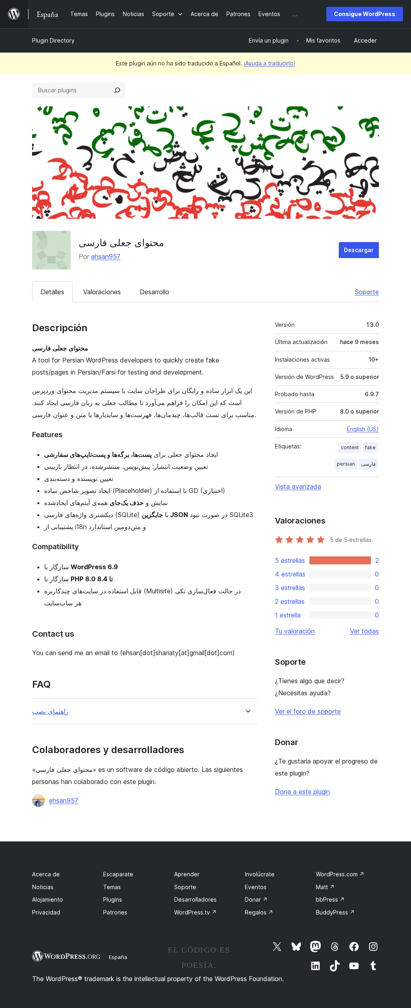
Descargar (359, 249)
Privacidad (46, 912)
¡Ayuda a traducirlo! (269, 63)
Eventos (256, 887)
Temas (112, 887)
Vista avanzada (298, 487)
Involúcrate (260, 874)
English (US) (363, 429)
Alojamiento (47, 899)
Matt (325, 887)
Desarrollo (154, 292)
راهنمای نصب (50, 711)
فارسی (368, 464)
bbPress (330, 899)
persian (346, 464)
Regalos (259, 912)
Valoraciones (102, 292)
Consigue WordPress (364, 13)
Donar (256, 899)
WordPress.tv (195, 912)
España (118, 957)
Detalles (52, 292)
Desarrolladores (195, 899)
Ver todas (364, 631)
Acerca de (46, 874)
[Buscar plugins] (117, 90)
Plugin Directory (53, 40)
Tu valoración (295, 631)
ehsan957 (105, 257)
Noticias (42, 887)
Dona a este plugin (302, 792)
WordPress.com (340, 874)
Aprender (186, 874)
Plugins (112, 899)
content (350, 447)
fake (370, 447)
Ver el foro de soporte (308, 711)
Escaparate (118, 874)
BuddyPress (335, 912)
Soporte (367, 292)
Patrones (115, 912)
